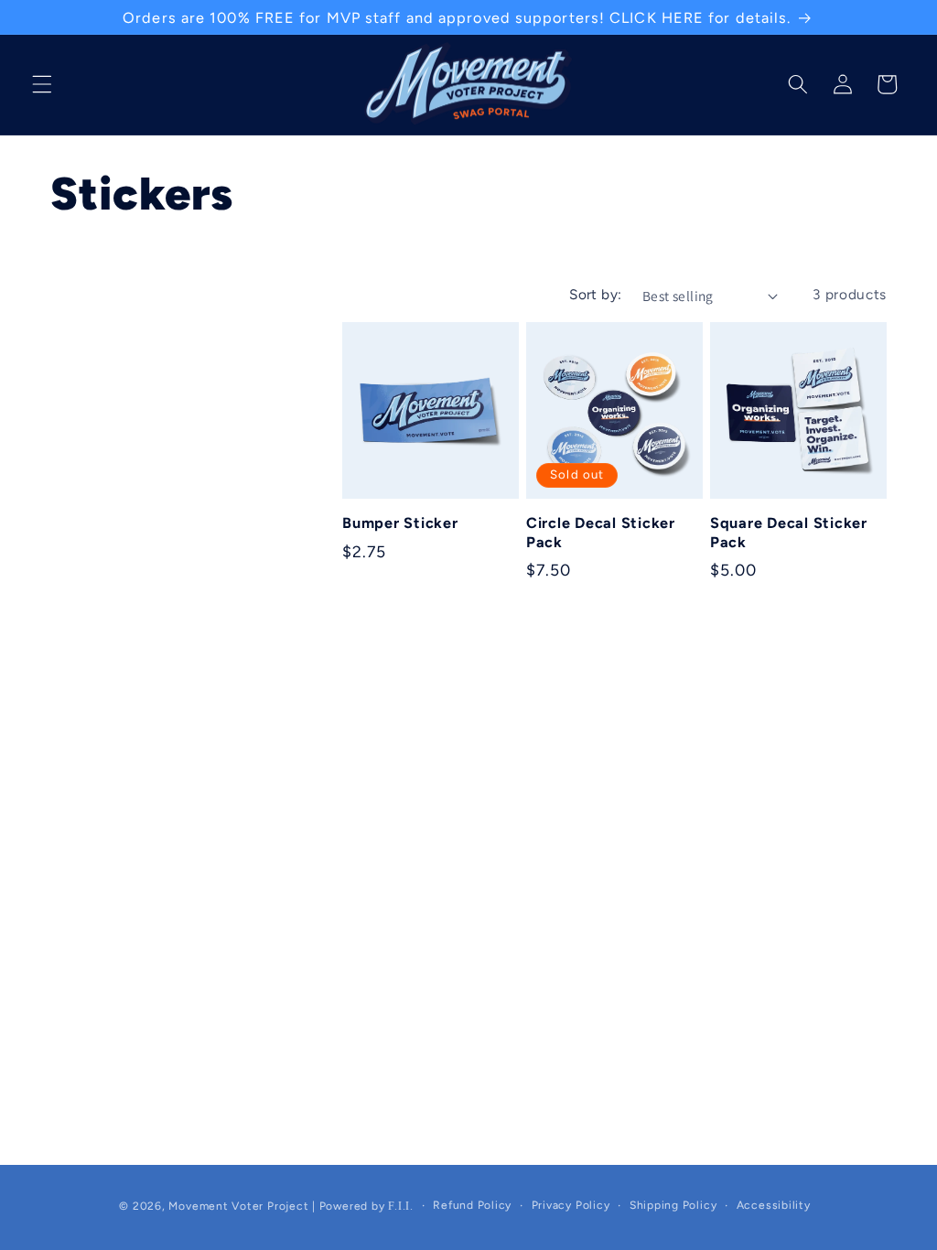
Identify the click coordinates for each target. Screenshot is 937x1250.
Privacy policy (571, 1206)
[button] (42, 84)
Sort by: (595, 295)
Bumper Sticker (400, 524)
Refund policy (472, 1206)
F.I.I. (401, 1206)
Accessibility (774, 1206)
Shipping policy (673, 1206)
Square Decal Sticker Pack (788, 534)
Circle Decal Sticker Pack (600, 534)
